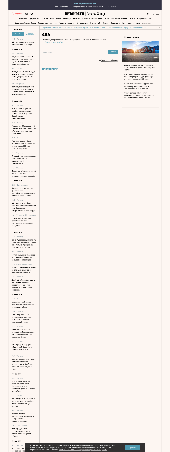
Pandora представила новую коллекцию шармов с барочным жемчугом (24, 270)
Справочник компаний (47, 23)
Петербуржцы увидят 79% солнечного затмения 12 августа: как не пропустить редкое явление (23, 90)
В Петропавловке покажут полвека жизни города (23, 43)
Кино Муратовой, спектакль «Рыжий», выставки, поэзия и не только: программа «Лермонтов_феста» (24, 243)
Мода (107, 18)
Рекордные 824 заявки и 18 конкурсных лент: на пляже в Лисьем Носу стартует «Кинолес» (24, 130)
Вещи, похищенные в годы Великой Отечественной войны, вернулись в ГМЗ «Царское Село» (23, 75)
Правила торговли (66, 23)
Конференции (82, 23)
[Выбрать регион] (147, 14)
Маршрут (67, 18)
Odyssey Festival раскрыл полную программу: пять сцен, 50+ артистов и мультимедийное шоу (22, 60)
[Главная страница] (74, 14)
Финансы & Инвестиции (92, 18)
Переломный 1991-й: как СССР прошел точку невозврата (65, 28)
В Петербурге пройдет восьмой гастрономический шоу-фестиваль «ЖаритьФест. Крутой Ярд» (24, 207)
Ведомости (115, 23)
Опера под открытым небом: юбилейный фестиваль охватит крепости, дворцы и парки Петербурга (23, 386)
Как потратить (128, 23)
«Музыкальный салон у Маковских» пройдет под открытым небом (23, 304)
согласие (67, 448)
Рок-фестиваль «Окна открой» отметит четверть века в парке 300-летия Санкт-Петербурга (23, 145)
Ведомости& (95, 23)
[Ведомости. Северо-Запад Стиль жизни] (95, 14)
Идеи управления (143, 23)
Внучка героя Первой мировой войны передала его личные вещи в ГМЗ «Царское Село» (23, 333)
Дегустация (34, 18)
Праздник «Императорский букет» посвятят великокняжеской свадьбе (24, 173)
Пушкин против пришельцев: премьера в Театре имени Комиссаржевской (23, 417)
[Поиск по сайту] (152, 14)
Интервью (23, 18)
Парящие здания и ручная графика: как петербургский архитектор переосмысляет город (23, 192)
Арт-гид (44, 18)
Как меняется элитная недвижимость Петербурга (110, 28)
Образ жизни (55, 18)
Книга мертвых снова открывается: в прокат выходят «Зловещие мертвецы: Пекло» (21, 318)
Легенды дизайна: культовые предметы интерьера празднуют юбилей (21, 432)
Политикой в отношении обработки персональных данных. (83, 450)
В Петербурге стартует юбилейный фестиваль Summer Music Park (22, 347)
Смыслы (76, 18)
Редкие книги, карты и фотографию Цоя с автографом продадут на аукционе (22, 222)
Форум (105, 23)
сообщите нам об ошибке (52, 42)
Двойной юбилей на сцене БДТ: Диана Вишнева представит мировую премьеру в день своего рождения (23, 285)
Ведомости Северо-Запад (25, 23)
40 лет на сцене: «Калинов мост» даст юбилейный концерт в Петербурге (23, 257)
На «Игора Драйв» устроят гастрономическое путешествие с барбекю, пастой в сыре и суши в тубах (23, 364)
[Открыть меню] (157, 13)
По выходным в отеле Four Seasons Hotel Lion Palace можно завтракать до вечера (23, 402)
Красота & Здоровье (138, 18)
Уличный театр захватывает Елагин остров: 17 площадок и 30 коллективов (24, 160)
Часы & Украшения (119, 18)
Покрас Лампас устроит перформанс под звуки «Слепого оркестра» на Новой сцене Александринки (22, 113)
